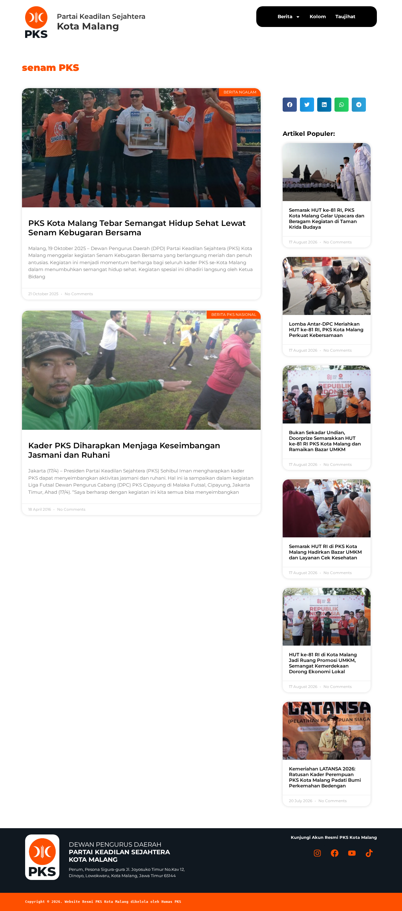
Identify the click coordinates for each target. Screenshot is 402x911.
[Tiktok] (369, 853)
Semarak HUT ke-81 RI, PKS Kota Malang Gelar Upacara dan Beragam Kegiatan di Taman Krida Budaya (326, 218)
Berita (285, 16)
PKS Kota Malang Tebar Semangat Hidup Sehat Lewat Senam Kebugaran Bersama (137, 227)
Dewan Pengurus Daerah (119, 852)
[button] (290, 105)
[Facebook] (334, 853)
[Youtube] (352, 853)
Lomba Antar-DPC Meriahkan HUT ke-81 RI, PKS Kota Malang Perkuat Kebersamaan (326, 329)
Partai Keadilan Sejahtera (101, 16)
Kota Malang (88, 26)
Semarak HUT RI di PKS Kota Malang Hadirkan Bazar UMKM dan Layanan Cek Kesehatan (325, 552)
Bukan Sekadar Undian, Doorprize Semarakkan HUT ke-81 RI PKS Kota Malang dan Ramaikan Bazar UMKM (325, 440)
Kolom (318, 16)
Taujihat (345, 16)
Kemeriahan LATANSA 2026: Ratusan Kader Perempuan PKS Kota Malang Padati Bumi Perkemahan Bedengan (325, 777)
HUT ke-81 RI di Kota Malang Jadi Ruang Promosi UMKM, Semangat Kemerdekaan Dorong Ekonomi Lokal (323, 663)
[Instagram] (317, 853)
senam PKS (50, 67)
